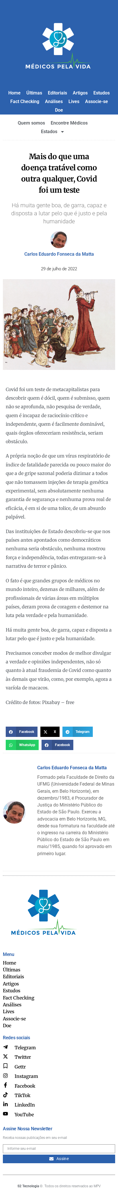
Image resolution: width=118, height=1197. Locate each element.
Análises (54, 101)
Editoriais (57, 93)
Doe (59, 110)
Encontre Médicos (69, 123)
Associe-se (96, 101)
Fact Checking (24, 101)
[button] (22, 732)
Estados (49, 131)
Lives (73, 101)
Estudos (101, 93)
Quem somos (31, 123)
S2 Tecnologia (28, 1186)
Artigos (80, 93)
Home (14, 93)
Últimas (34, 93)
